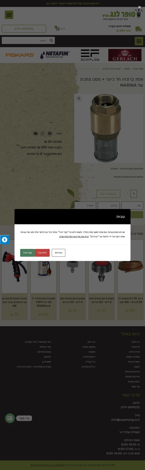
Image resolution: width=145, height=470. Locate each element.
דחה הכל (42, 252)
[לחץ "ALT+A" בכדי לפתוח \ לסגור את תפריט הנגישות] (4, 239)
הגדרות (58, 252)
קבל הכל (27, 252)
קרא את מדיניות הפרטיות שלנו (74, 236)
